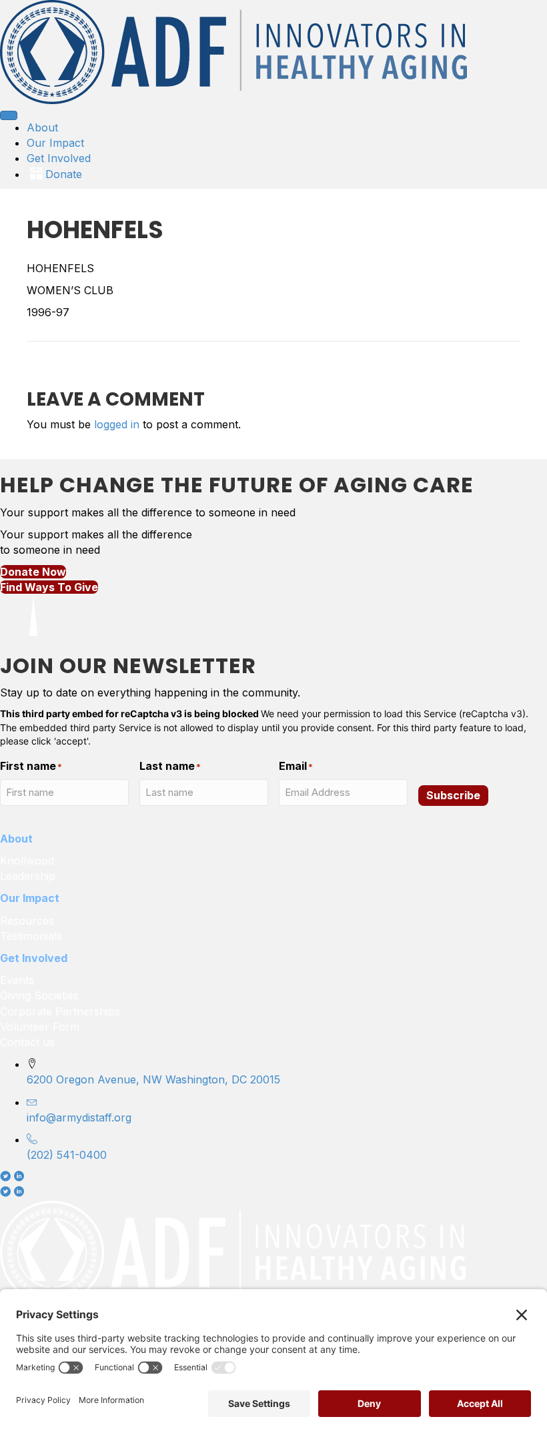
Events (17, 980)
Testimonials (31, 936)
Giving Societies (39, 995)
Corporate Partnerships (61, 1011)
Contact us (27, 1042)
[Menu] (8, 115)
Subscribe (453, 795)
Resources (27, 920)
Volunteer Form (39, 1026)
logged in (116, 424)
